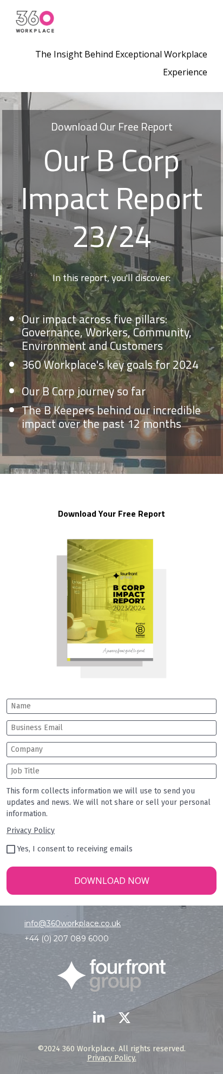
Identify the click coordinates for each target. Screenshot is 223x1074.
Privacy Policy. (111, 1058)
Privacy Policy (30, 830)
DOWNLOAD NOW (111, 881)
